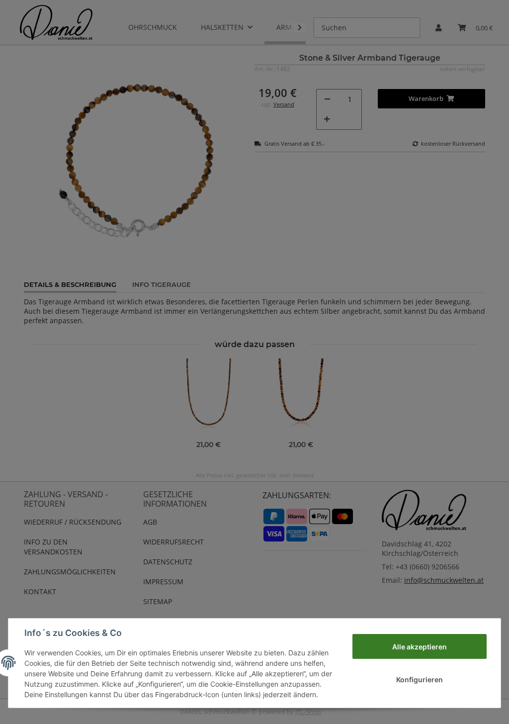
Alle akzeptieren (419, 646)
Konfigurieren (419, 679)
